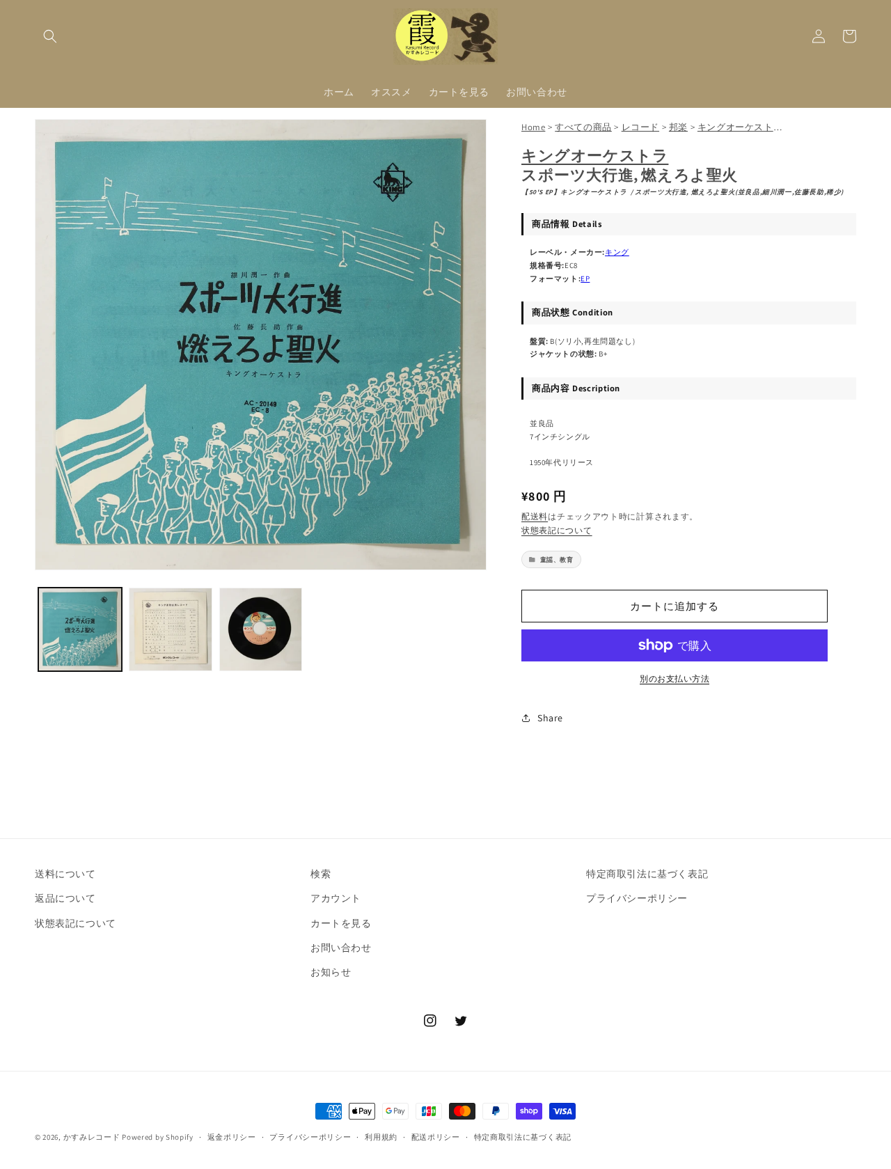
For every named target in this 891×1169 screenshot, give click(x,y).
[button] (50, 36)
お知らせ (330, 972)
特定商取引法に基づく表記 (647, 874)
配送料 (534, 516)
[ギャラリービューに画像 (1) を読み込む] (80, 629)
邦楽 (678, 127)
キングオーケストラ (594, 155)
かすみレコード (91, 1137)
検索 (320, 874)
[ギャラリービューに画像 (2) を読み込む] (170, 629)
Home (533, 127)
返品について (65, 898)
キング (617, 252)
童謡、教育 (557, 559)
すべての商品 (583, 127)
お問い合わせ (341, 947)
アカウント (335, 898)
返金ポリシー (231, 1137)
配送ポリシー (435, 1137)
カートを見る (341, 923)
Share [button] (550, 718)
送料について (65, 874)
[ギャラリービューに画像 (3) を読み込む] (261, 629)
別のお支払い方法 (674, 678)
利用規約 (381, 1137)
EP (585, 278)
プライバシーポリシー (637, 898)
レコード (640, 127)
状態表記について (556, 530)
